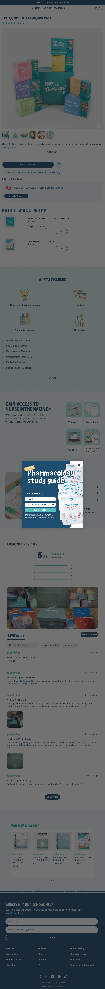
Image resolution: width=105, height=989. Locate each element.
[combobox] (39, 505)
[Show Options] (53, 505)
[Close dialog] (79, 465)
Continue (40, 510)
